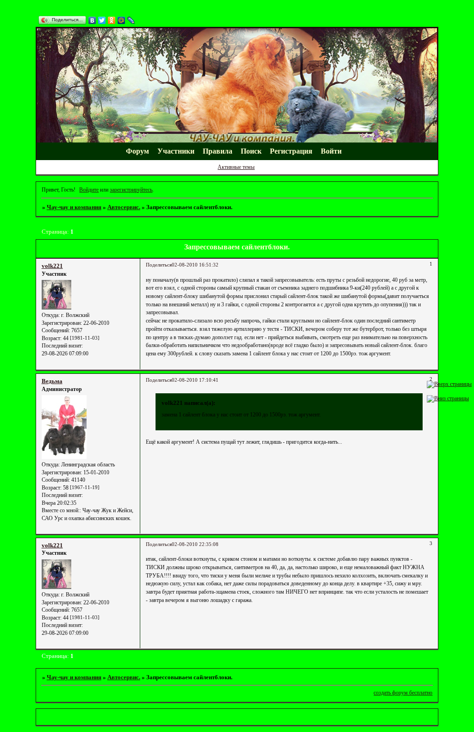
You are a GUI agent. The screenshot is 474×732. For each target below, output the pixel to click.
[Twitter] (102, 20)
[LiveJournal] (131, 20)
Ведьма (52, 381)
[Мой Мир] (121, 20)
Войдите (89, 189)
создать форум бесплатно (403, 692)
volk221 (52, 265)
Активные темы (236, 167)
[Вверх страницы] (449, 384)
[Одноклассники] (112, 20)
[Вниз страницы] (448, 398)
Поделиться (159, 264)
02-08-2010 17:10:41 (195, 380)
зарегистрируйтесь (131, 189)
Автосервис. (123, 207)
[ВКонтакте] (92, 20)
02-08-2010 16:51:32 (195, 264)
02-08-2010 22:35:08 (195, 544)
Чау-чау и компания (74, 207)
